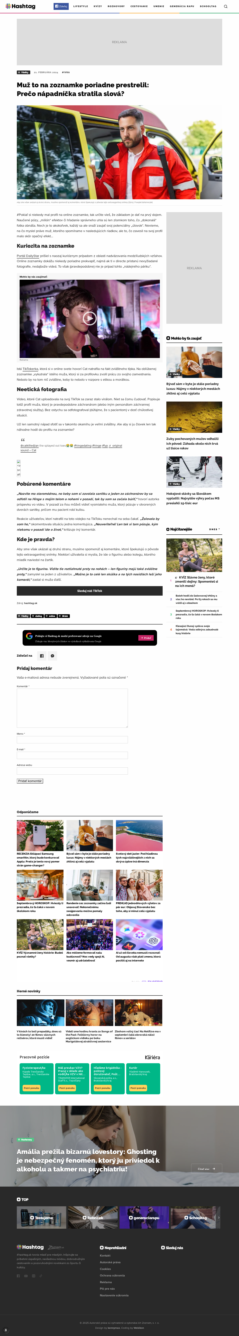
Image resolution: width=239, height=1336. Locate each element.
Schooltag (208, 6)
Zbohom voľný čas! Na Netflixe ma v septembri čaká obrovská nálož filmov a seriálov (138, 1035)
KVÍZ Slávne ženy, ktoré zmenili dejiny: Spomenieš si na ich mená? (196, 581)
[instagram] (33, 1276)
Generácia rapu (182, 6)
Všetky (24, 72)
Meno (21, 733)
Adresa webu (24, 764)
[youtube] (26, 1276)
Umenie (158, 6)
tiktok (65, 616)
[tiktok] (41, 1276)
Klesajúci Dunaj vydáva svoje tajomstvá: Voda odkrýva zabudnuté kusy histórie (197, 630)
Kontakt (105, 1255)
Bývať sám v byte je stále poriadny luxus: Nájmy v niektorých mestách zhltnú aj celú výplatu (193, 388)
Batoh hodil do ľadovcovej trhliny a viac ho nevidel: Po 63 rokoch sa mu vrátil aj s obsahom (196, 599)
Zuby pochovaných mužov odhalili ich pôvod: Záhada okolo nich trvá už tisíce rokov (192, 443)
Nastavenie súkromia (114, 1295)
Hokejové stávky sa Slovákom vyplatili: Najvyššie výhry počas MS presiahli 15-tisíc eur (192, 498)
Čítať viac (204, 1169)
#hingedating (82, 445)
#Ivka (66, 72)
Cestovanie (139, 6)
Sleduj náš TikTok (89, 591)
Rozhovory (116, 6)
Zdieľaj (63, 6)
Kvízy (98, 6)
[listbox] (209, 529)
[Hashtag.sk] (20, 6)
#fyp (105, 445)
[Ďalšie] (219, 1217)
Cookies (105, 1269)
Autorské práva (110, 1262)
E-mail (21, 749)
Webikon (139, 1327)
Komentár (23, 686)
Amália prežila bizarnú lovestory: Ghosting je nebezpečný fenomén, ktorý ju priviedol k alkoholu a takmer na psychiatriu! (88, 1160)
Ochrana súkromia (112, 1275)
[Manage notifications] (6, 1330)
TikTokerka (30, 369)
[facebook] (18, 1276)
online (52, 616)
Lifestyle (80, 6)
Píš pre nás (107, 1288)
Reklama (106, 1282)
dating (38, 616)
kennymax (114, 1327)
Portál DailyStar (28, 256)
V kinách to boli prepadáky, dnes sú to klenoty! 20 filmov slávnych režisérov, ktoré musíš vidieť (39, 1035)
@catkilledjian (30, 445)
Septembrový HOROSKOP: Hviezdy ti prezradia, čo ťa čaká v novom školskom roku (199, 614)
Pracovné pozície (34, 1057)
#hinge (96, 445)
